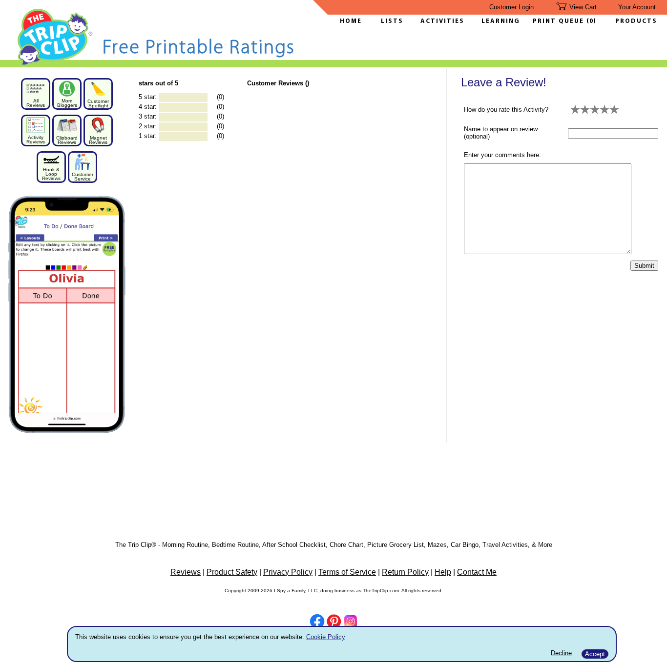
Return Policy (405, 572)
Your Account (637, 7)
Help (443, 572)
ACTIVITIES (442, 21)
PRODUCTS (636, 21)
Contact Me (477, 572)
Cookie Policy (325, 637)
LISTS (392, 21)
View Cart (583, 7)
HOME (351, 21)
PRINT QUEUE (559, 21)
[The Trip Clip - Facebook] (317, 622)
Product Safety (232, 572)
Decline (561, 653)
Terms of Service (347, 572)
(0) (591, 21)
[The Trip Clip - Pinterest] (334, 622)
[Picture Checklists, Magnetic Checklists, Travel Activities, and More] (55, 64)
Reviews (185, 572)
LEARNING (498, 21)
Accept (595, 654)
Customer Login (511, 7)
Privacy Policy (288, 572)
